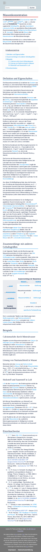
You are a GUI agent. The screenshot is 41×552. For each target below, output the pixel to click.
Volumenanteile (7, 394)
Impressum (12, 550)
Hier (23, 534)
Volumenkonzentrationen (10, 398)
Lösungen (10, 32)
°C (32, 407)
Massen (23, 282)
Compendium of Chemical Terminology (25, 506)
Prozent (30, 125)
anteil (11, 286)
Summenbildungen (19, 271)
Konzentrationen (31, 204)
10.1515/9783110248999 (27, 498)
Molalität (32, 303)
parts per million (30, 127)
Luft (4, 383)
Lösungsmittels (24, 164)
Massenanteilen (33, 366)
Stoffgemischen (23, 30)
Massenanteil (7, 42)
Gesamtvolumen (8, 36)
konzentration (11, 292)
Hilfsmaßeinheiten (19, 125)
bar (18, 409)
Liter (8, 110)
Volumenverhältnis (18, 206)
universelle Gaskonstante (22, 238)
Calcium (33, 340)
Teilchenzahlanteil (23, 318)
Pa (9, 409)
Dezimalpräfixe (21, 104)
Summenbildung (8, 179)
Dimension (30, 97)
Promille (10, 127)
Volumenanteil (7, 206)
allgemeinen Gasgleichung (11, 230)
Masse (26, 32)
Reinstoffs (31, 265)
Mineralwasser (20, 344)
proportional (6, 234)
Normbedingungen (8, 407)
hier (16, 534)
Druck (5, 210)
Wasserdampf (13, 419)
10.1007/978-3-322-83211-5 (18, 460)
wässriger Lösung (8, 342)
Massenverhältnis (23, 298)
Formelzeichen (25, 20)
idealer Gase (17, 228)
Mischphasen (32, 30)
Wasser (17, 366)
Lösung (18, 364)
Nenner (13, 320)
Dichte (7, 100)
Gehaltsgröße (14, 26)
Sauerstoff (15, 388)
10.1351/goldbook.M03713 (18, 510)
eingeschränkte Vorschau (16, 462)
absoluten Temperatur (19, 236)
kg (10, 102)
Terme (18, 320)
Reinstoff (15, 151)
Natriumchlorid (27, 364)
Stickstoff (23, 386)
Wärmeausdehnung (9, 220)
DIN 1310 (19, 435)
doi (8, 460)
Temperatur (8, 208)
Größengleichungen (9, 257)
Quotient (32, 83)
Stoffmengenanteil (8, 318)
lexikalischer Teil (24, 466)
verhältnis (11, 298)
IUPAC (19, 22)
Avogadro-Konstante (18, 273)
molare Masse (11, 261)
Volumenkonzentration (21, 94)
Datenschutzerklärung (25, 550)
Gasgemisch (14, 383)
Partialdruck (20, 234)
